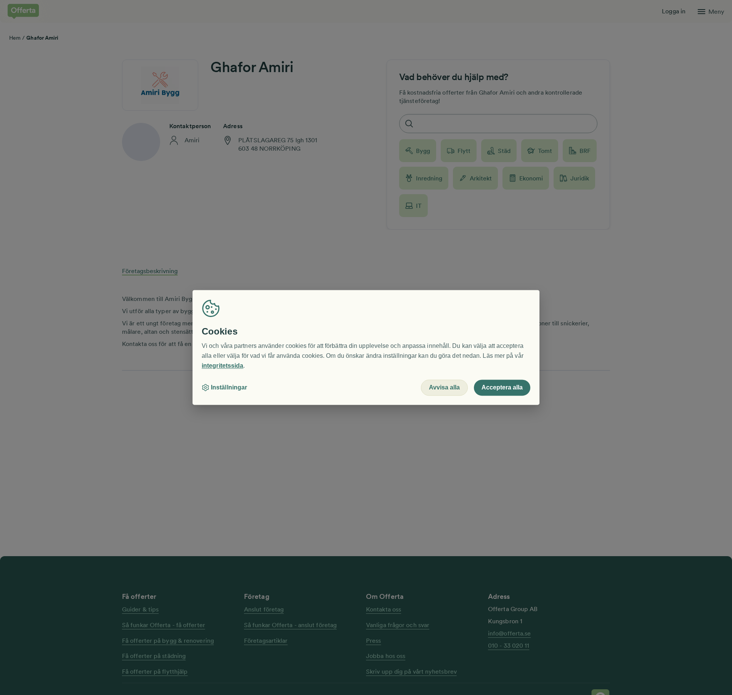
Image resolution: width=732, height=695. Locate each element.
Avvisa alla (444, 388)
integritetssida (222, 365)
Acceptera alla (502, 388)
